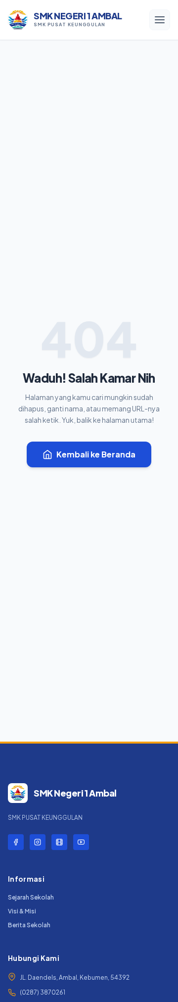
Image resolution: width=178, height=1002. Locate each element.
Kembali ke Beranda (95, 454)
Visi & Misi (22, 911)
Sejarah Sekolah (31, 897)
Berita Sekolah (29, 925)
